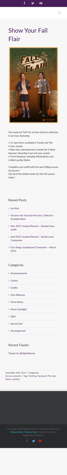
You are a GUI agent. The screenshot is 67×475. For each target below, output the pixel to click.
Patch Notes (17, 302)
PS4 (49, 376)
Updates (16, 379)
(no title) (15, 208)
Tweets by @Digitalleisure (21, 353)
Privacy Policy (16, 432)
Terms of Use (31, 432)
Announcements (19, 273)
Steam (8, 379)
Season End (16, 323)
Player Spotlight (19, 309)
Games (14, 280)
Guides (14, 287)
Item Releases (18, 294)
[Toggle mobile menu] (60, 13)
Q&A (13, 316)
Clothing (32, 376)
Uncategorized (18, 330)
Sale (54, 376)
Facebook (42, 376)
